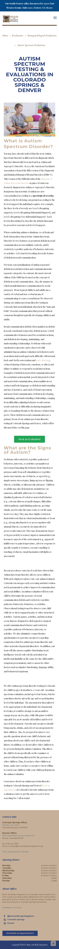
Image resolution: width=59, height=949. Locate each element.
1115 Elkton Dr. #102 (10, 825)
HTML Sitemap (8, 851)
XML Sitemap (22, 851)
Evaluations (17, 35)
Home (5, 35)
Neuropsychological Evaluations (42, 35)
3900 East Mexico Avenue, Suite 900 (18, 835)
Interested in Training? (12, 907)
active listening (43, 360)
